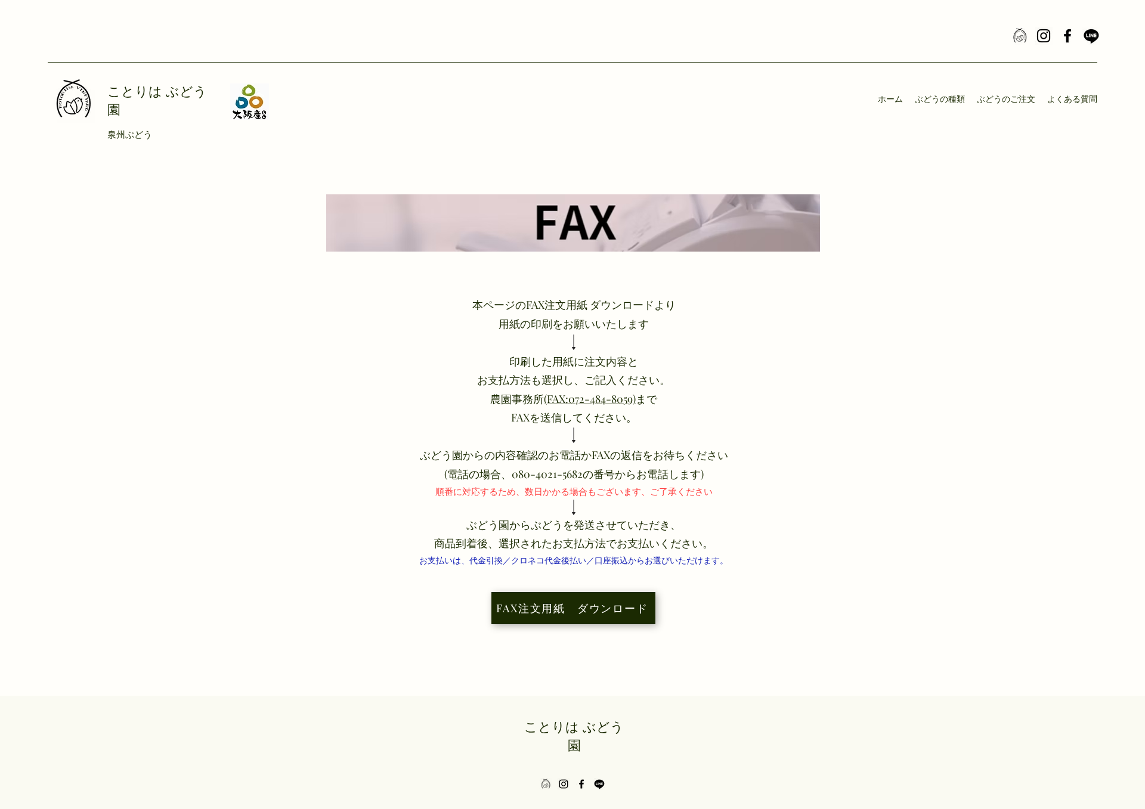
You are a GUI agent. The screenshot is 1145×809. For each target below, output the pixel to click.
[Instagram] (1044, 36)
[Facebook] (1067, 36)
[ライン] (1091, 36)
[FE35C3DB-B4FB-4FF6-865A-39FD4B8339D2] (1020, 36)
